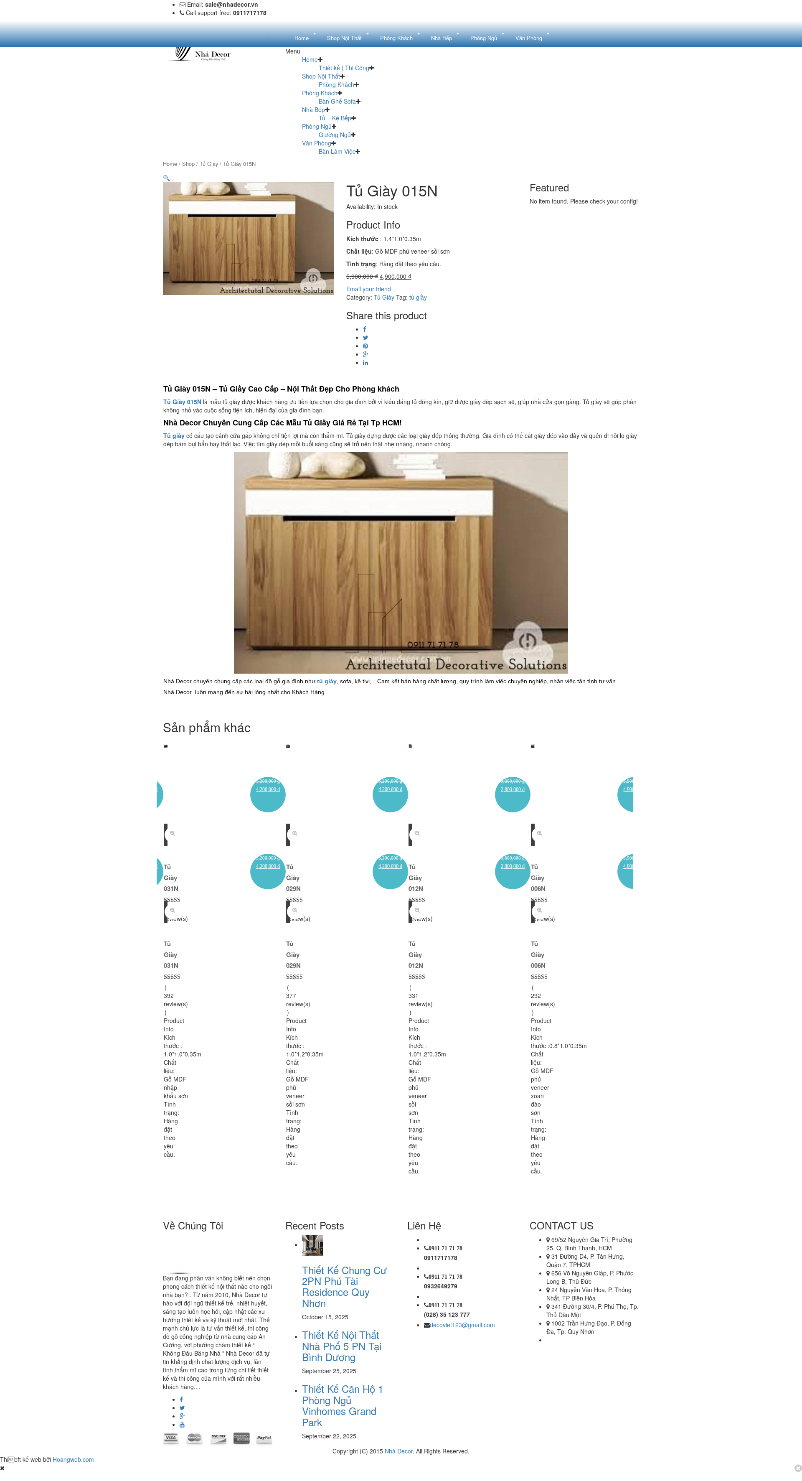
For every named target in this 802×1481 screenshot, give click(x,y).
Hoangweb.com (73, 1459)
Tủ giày (174, 435)
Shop (188, 164)
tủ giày (327, 681)
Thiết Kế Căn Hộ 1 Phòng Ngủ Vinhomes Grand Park (342, 1405)
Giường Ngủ (335, 134)
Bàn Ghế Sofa (337, 101)
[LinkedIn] (365, 362)
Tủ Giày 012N (416, 877)
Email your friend (368, 289)
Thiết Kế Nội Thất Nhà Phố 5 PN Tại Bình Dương (341, 1345)
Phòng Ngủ (317, 126)
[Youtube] (182, 1424)
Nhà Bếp (313, 109)
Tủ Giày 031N (171, 877)
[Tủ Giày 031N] (166, 745)
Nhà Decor (399, 1451)
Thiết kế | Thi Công (344, 68)
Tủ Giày (209, 164)
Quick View (172, 834)
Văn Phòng (316, 143)
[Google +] (365, 354)
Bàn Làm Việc (337, 151)
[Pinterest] (365, 345)
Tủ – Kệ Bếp (335, 118)
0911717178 (440, 1257)
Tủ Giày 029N (293, 877)
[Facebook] (364, 329)
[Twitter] (365, 337)
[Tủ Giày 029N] (288, 745)
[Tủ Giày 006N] (533, 745)
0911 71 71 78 (445, 1248)
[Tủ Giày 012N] (410, 745)
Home (310, 59)
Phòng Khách (336, 84)
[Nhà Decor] (205, 1253)
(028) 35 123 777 (447, 1314)
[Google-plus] (182, 1416)
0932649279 (440, 1286)
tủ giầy (418, 297)
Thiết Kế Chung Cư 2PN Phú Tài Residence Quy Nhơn (344, 1286)
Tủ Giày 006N (538, 877)
